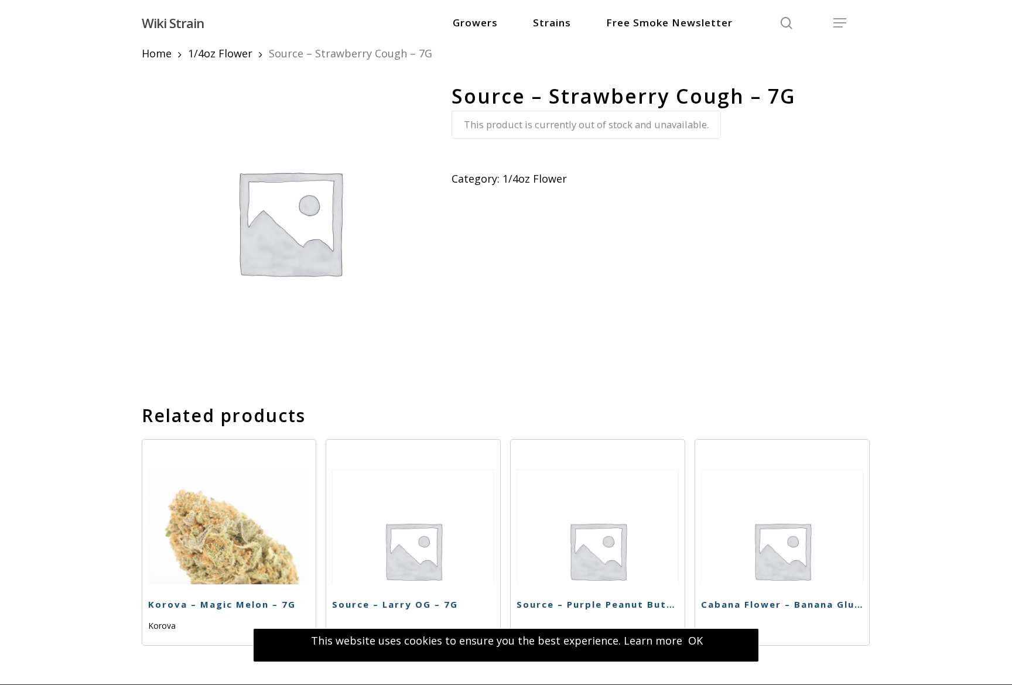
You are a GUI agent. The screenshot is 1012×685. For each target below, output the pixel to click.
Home (157, 53)
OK (695, 640)
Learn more (653, 640)
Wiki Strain (173, 22)
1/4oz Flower (220, 53)
